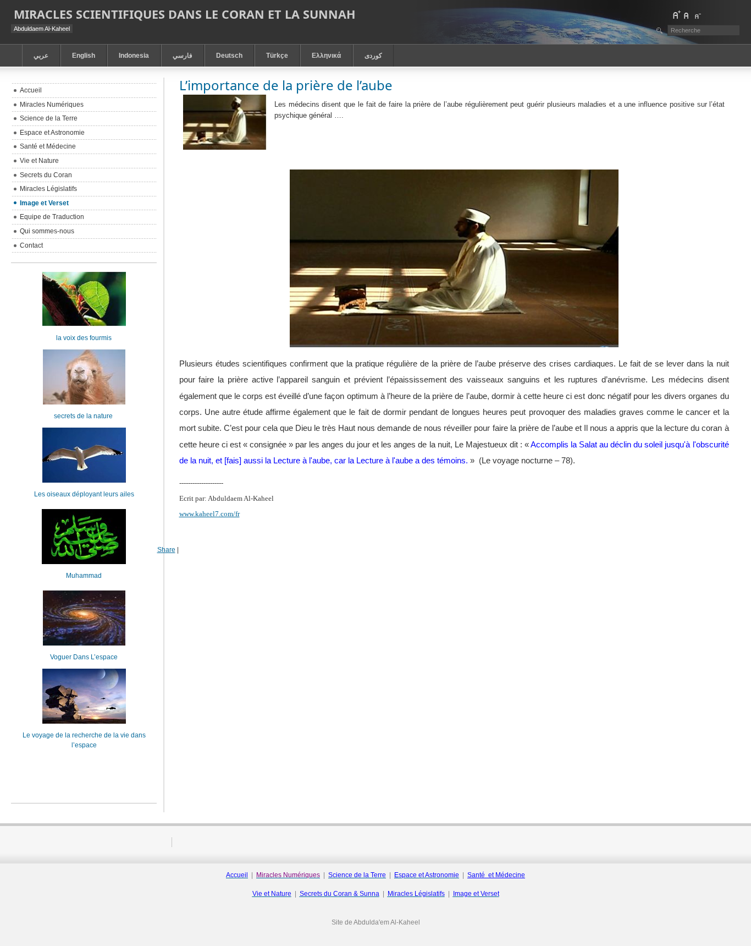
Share (166, 550)
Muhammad (84, 575)
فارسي (182, 55)
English (83, 55)
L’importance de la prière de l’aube (286, 85)
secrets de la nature (84, 416)
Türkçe (277, 55)
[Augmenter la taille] (676, 14)
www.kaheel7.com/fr (209, 514)
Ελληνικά (326, 55)
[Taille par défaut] (686, 14)
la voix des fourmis (84, 338)
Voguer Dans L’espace (84, 657)
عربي (41, 55)
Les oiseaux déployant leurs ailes (84, 494)
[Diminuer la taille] (697, 14)
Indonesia (134, 55)
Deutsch (229, 55)
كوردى (373, 55)
